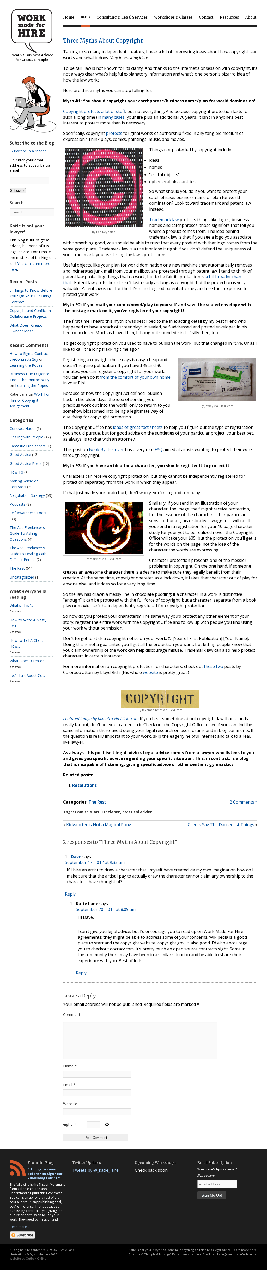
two (219, 666)
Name (70, 1066)
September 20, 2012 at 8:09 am (106, 909)
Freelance (111, 811)
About (250, 17)
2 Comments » (243, 802)
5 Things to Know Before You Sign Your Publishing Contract (31, 296)
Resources (229, 17)
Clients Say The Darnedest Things (221, 825)
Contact (206, 17)
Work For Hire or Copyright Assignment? (30, 400)
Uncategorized (22, 577)
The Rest (97, 802)
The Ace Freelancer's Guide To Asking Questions (27, 533)
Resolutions (84, 785)
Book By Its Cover (106, 449)
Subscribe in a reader (28, 150)
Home (68, 17)
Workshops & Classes (173, 17)
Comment (71, 1014)
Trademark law (164, 219)
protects (114, 133)
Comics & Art (87, 811)
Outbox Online (36, 1258)
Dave (76, 856)
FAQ (158, 449)
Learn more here (244, 1250)
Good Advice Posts (26, 463)
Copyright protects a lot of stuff (94, 111)
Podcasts (17, 504)
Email (69, 1084)
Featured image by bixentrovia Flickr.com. (101, 718)
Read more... (19, 1226)
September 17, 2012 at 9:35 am (95, 862)
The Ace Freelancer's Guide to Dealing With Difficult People (28, 553)
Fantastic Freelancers (28, 445)
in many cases (111, 117)
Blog (85, 17)
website (150, 672)
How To (16, 472)
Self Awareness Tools (28, 512)
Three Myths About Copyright (103, 40)
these (209, 666)
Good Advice (20, 454)
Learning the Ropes (26, 365)
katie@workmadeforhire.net (237, 1254)
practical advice (137, 811)
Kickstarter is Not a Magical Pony (98, 825)
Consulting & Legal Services (122, 17)
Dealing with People (26, 437)
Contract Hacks (22, 428)
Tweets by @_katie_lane (95, 1170)
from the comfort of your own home (135, 377)
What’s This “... (22, 605)
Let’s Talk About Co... (27, 675)
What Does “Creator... (28, 660)
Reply (70, 894)
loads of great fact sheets (138, 427)
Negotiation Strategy (27, 495)
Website (70, 1103)
